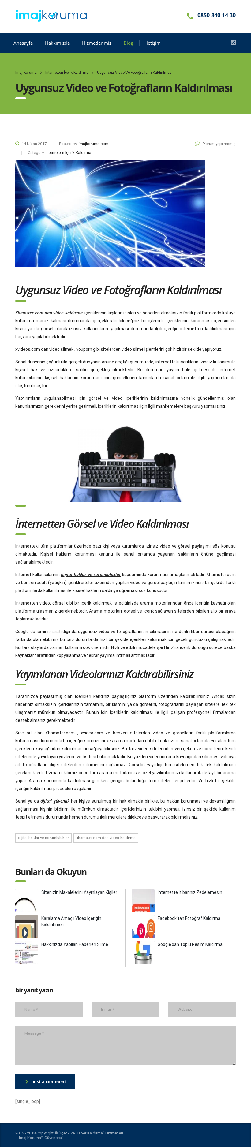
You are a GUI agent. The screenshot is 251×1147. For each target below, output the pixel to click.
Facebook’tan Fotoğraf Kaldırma (189, 918)
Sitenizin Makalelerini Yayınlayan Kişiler (79, 892)
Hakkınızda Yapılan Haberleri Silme (74, 944)
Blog (128, 43)
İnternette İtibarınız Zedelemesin (190, 892)
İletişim (153, 43)
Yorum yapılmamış (219, 143)
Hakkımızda (57, 43)
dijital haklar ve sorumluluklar (43, 837)
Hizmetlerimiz (96, 43)
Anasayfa (23, 43)
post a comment (48, 1082)
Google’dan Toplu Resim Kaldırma (190, 944)
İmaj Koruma (26, 72)
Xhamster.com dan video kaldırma (106, 837)
